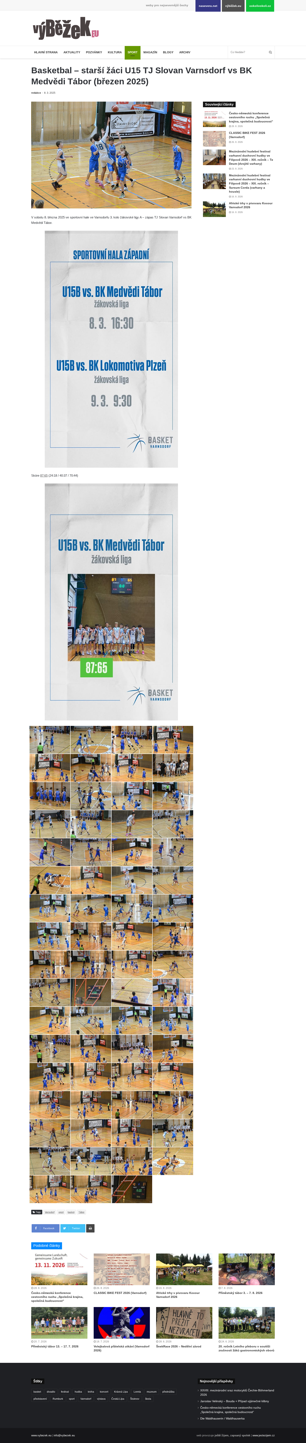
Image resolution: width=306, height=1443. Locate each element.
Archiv (184, 52)
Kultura (115, 52)
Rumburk (58, 1398)
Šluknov (134, 1398)
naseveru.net (208, 5)
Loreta (137, 1391)
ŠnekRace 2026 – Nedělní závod (178, 1346)
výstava (101, 1398)
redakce (36, 92)
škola (148, 1398)
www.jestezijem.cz (264, 1435)
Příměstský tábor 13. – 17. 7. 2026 (54, 1346)
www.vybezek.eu (41, 1435)
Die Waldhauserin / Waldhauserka (222, 1418)
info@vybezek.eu (64, 1435)
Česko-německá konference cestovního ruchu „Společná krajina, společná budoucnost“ (251, 117)
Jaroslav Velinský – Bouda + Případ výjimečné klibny (234, 1401)
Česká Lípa (117, 1398)
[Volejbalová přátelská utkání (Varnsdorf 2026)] (122, 1323)
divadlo (51, 1391)
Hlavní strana (46, 52)
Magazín (150, 52)
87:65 (44, 475)
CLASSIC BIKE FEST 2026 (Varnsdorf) (120, 1293)
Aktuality (71, 52)
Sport (133, 52)
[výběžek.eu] (67, 29)
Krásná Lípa (121, 1391)
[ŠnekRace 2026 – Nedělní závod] (184, 1323)
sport (61, 1212)
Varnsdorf (50, 1212)
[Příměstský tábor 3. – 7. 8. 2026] (247, 1269)
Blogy (168, 52)
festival (65, 1391)
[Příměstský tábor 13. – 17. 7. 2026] (59, 1323)
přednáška (168, 1391)
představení (40, 1398)
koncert (104, 1391)
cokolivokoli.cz (260, 5)
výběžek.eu (233, 5)
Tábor (81, 1212)
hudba (78, 1391)
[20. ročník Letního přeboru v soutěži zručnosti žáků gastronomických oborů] (247, 1323)
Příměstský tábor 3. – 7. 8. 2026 (240, 1293)
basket (71, 1212)
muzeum (152, 1391)
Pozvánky (94, 52)
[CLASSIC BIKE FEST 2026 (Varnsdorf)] (214, 139)
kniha (91, 1391)
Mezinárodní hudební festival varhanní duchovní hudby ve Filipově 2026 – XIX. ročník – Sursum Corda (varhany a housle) (249, 183)
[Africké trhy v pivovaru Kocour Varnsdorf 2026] (214, 209)
